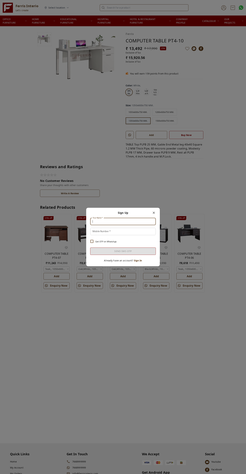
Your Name (98, 218)
